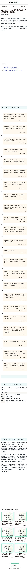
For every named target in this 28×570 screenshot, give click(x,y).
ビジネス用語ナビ (5, 6)
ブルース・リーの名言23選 (10, 67)
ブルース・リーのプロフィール (11, 68)
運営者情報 (14, 565)
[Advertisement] (14, 46)
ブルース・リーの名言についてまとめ (13, 70)
